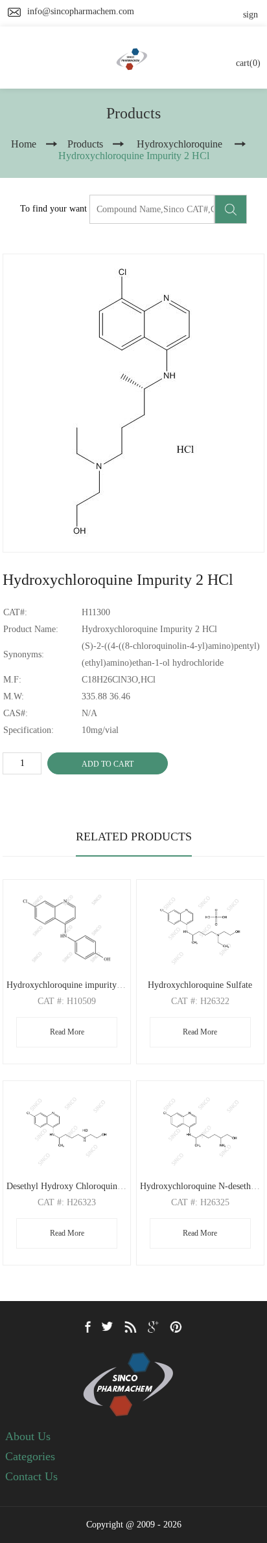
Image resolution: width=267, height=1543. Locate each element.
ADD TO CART (108, 764)
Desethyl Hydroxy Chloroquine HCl (72, 1186)
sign (250, 14)
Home (23, 143)
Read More (67, 1031)
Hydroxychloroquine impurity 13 (67, 985)
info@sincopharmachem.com (80, 11)
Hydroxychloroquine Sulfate (200, 985)
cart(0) (248, 63)
